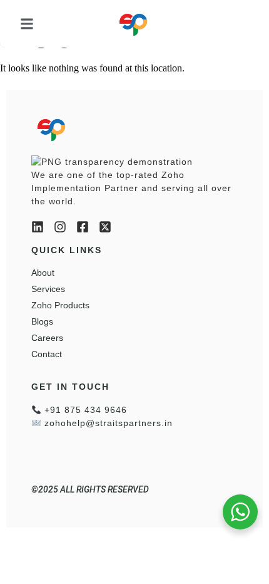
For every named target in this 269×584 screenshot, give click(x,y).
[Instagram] (60, 227)
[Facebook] (82, 227)
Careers (47, 337)
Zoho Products (60, 305)
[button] (27, 24)
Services (48, 288)
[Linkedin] (37, 227)
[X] (105, 227)
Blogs (42, 321)
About (42, 272)
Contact (46, 354)
